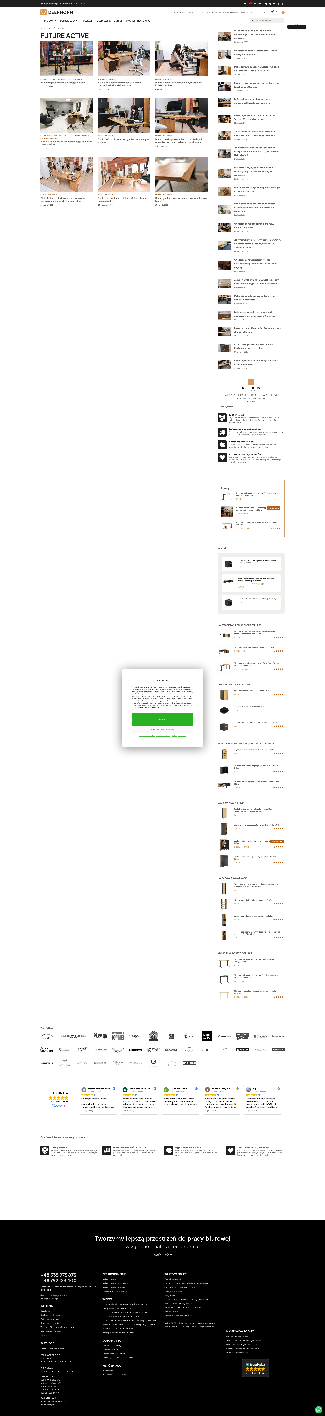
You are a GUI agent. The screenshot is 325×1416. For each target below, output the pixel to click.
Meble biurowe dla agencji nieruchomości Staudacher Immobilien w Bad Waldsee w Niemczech (254, 207)
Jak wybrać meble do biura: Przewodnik (120, 1316)
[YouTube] (274, 4)
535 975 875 (66, 3)
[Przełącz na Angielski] (254, 3)
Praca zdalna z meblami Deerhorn (117, 1328)
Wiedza (244, 12)
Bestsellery (104, 21)
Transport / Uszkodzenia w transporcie (58, 1327)
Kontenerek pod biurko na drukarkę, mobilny (256, 599)
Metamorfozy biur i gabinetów (178, 1316)
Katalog (43, 1335)
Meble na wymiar (231, 12)
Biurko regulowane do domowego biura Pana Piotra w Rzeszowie (256, 362)
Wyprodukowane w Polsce (242, 441)
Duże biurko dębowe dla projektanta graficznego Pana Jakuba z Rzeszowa (252, 101)
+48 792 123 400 (58, 1280)
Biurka (43, 79)
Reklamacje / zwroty (49, 1323)
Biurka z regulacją (56, 79)
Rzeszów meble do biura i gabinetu (242, 1348)
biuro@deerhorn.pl (49, 3)
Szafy (77, 136)
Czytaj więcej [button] (87, 1110)
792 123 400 (80, 3)
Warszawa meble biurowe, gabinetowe (244, 1340)
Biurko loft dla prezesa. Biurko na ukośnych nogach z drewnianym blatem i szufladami (179, 140)
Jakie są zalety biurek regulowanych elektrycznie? (125, 1304)
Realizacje (143, 21)
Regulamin (45, 1311)
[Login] (276, 12)
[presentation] (66, 58)
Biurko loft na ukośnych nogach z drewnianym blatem (123, 140)
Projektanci (107, 1371)
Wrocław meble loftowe (237, 1352)
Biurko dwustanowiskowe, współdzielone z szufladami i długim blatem (255, 579)
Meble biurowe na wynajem (115, 1283)
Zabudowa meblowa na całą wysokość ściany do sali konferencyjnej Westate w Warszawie (256, 281)
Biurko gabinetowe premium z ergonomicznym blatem (181, 199)
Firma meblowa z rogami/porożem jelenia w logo (186, 1299)
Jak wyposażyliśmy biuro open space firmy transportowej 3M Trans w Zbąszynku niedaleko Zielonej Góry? (257, 151)
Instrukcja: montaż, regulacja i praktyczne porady (187, 1283)
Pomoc (254, 12)
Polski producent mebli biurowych (118, 1333)
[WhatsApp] (318, 1409)
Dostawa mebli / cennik (51, 1315)
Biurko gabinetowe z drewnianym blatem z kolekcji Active (178, 84)
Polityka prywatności (163, 736)
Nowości (130, 21)
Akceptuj (162, 719)
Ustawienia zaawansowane (162, 730)
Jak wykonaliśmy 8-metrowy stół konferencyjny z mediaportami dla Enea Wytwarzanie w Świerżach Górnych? (257, 243)
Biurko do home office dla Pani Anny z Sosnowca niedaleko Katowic (257, 330)
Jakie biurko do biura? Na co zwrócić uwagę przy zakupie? (129, 1320)
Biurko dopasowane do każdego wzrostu (63, 82)
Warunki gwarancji (172, 1279)
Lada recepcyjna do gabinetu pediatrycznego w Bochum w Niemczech (257, 189)
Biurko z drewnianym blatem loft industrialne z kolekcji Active (123, 199)
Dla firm (199, 12)
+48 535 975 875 (58, 1275)
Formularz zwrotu (110, 1350)
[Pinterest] (278, 4)
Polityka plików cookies (147, 736)
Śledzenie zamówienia (50, 1331)
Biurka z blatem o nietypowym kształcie (182, 1307)
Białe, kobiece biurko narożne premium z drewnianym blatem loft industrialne (62, 199)
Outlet (118, 21)
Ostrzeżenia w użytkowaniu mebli (179, 1287)
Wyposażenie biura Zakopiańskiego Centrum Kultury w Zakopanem (256, 52)
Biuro (69, 79)
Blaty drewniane (171, 1295)
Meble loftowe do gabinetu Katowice (243, 1344)
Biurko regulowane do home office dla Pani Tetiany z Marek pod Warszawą (254, 117)
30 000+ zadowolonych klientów (245, 454)
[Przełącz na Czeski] (259, 3)
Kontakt (263, 12)
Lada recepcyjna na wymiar (114, 1291)
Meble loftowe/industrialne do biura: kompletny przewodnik (129, 1324)
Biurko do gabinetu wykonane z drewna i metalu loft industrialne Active (120, 84)
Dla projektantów (213, 12)
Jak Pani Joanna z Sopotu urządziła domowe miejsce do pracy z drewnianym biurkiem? (255, 133)
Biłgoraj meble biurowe (237, 1336)
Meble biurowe (109, 1279)
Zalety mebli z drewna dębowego (117, 1308)
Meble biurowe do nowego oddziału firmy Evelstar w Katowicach (254, 298)
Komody (62, 136)
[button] (255, 1368)
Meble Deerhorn (47, 28)
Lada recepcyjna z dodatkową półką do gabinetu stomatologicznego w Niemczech (255, 314)
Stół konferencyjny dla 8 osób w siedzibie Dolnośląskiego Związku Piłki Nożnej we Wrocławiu (254, 171)
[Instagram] (270, 4)
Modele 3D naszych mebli (114, 1354)
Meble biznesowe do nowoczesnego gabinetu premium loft (66, 143)
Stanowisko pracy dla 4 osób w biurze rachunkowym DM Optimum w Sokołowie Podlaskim (254, 34)
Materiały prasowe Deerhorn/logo (117, 1358)
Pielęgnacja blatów (173, 1291)
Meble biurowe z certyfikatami (178, 1303)
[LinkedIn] (282, 4)
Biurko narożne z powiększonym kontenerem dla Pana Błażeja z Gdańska (257, 85)
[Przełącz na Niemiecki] (249, 3)
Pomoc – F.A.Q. (171, 1311)
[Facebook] (266, 4)
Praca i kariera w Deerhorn (114, 1375)
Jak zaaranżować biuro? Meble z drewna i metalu (124, 1312)
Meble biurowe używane (113, 1287)
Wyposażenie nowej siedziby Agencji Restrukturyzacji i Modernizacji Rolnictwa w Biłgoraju (255, 263)
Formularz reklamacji (111, 1345)
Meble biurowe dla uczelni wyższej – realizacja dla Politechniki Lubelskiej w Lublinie (256, 68)
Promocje (178, 12)
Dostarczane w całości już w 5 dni (245, 429)
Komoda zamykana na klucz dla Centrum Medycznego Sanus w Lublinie (253, 346)
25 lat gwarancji (236, 414)
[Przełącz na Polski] (245, 3)
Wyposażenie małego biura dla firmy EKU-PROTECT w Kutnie (254, 225)
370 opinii (64, 1101)
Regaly (71, 136)
